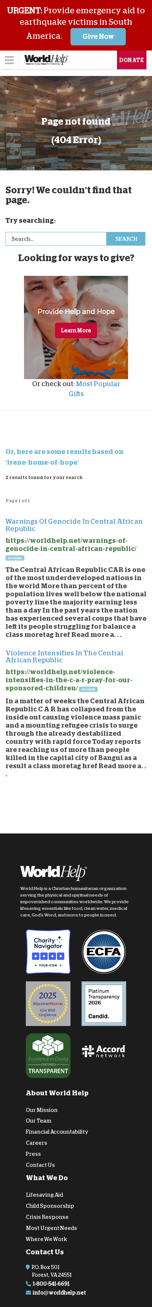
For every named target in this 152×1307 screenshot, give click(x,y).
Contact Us (40, 1165)
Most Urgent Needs (51, 1228)
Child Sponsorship (50, 1206)
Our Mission (42, 1110)
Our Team (38, 1120)
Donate (132, 60)
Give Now (98, 36)
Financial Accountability (57, 1131)
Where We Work (46, 1239)
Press (33, 1154)
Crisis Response (47, 1217)
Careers (36, 1142)
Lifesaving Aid (44, 1194)
